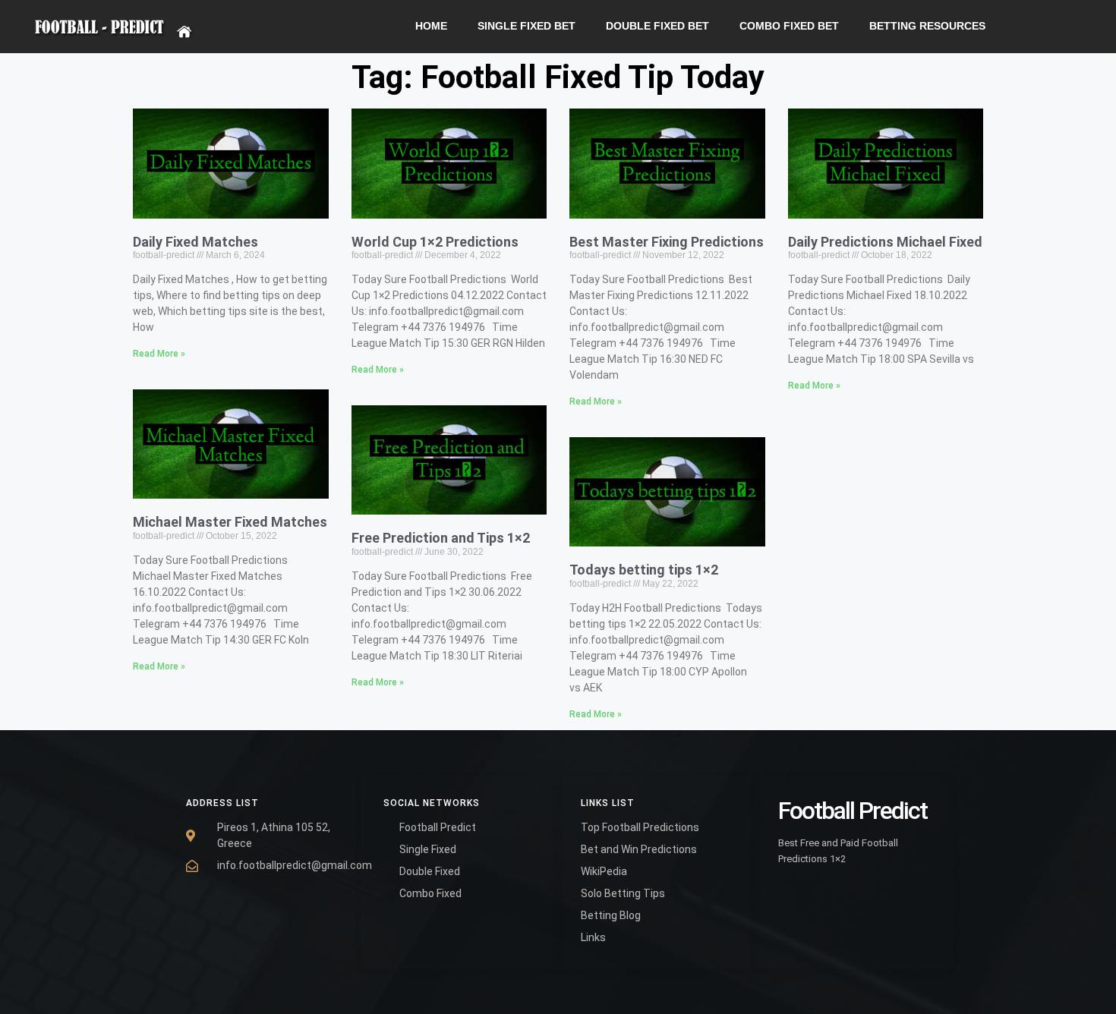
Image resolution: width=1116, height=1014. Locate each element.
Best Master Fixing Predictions (666, 242)
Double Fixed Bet (657, 26)
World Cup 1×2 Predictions (435, 242)
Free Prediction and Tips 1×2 (441, 538)
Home (431, 26)
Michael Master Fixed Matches (230, 522)
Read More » (159, 353)
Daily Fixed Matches (195, 242)
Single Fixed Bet (526, 26)
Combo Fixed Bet (789, 26)
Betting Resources (927, 26)
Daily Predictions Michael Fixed (885, 242)
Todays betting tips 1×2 (643, 570)
